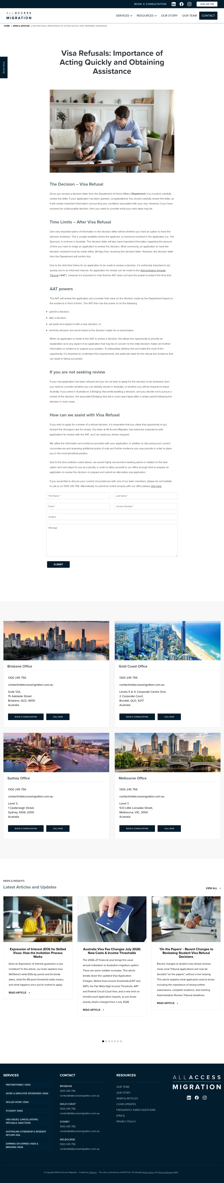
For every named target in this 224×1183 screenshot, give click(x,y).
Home (7, 25)
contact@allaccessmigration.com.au (30, 685)
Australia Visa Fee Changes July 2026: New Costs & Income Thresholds (112, 951)
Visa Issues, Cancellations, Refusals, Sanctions (22, 1121)
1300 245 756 (207, 4)
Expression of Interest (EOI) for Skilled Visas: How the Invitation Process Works (38, 953)
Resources (145, 15)
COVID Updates (126, 1104)
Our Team (189, 15)
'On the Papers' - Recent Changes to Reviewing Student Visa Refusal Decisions (186, 953)
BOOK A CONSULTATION (150, 4)
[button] (103, 1041)
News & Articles (21, 25)
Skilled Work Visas (17, 1102)
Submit (58, 564)
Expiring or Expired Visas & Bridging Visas (22, 1145)
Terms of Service (165, 1172)
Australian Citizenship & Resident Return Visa (26, 1133)
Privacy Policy (126, 1121)
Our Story (169, 15)
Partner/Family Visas (18, 1085)
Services (122, 15)
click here (156, 486)
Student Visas (14, 1111)
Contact (208, 15)
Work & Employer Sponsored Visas (27, 1093)
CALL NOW (58, 716)
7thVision (93, 1172)
